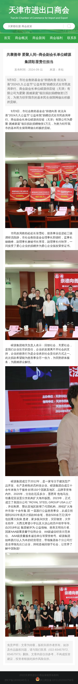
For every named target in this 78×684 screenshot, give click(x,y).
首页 (7, 38)
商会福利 (56, 38)
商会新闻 (38, 38)
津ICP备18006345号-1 (16, 680)
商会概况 (21, 38)
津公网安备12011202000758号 (57, 680)
